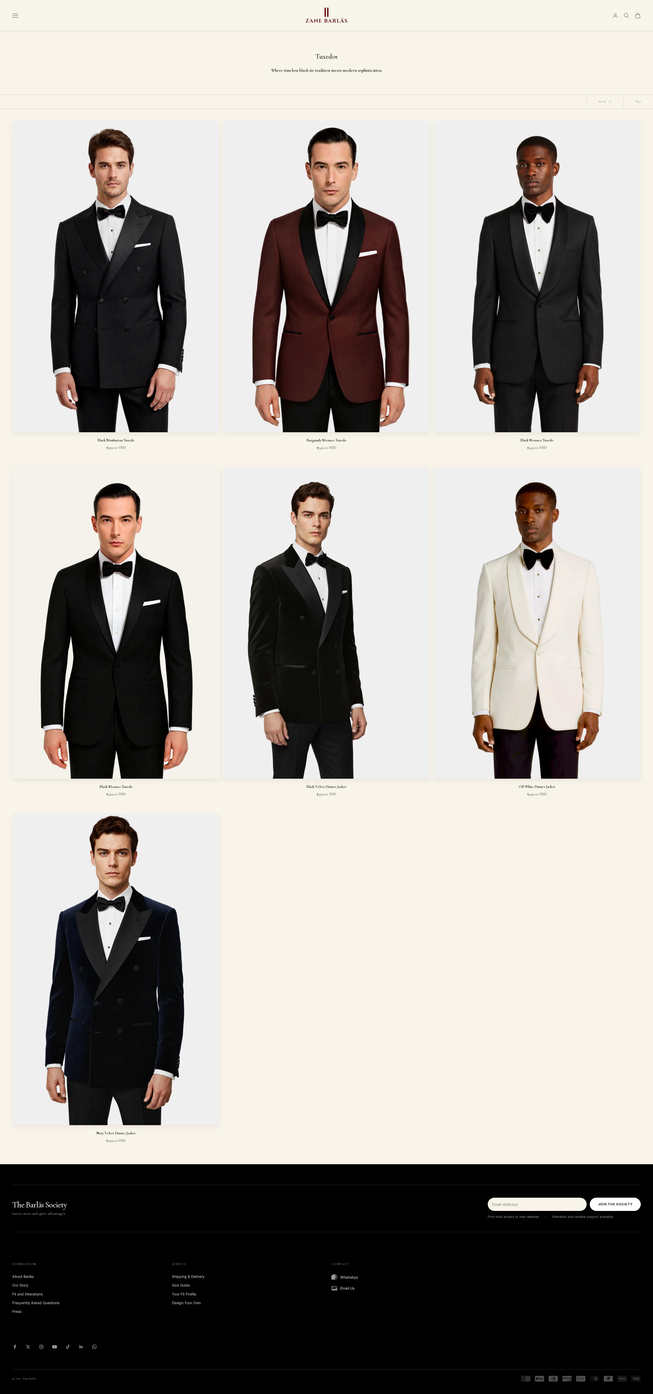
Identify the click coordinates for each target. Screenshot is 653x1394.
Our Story (20, 1285)
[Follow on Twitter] (28, 1346)
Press (16, 1311)
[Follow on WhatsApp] (94, 1346)
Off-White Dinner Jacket (537, 787)
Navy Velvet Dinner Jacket (116, 1133)
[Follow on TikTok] (67, 1346)
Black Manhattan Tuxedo (115, 440)
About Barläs (23, 1276)
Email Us (347, 1288)
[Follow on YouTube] (54, 1346)
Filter (638, 101)
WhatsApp (349, 1277)
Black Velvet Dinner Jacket (326, 787)
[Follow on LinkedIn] (81, 1346)
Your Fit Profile (184, 1294)
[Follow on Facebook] (14, 1346)
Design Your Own (186, 1303)
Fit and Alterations (27, 1294)
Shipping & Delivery (188, 1276)
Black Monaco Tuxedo (537, 440)
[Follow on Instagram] (41, 1346)
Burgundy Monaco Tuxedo (326, 440)
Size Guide (181, 1285)
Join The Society (615, 1204)
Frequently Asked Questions (35, 1303)
